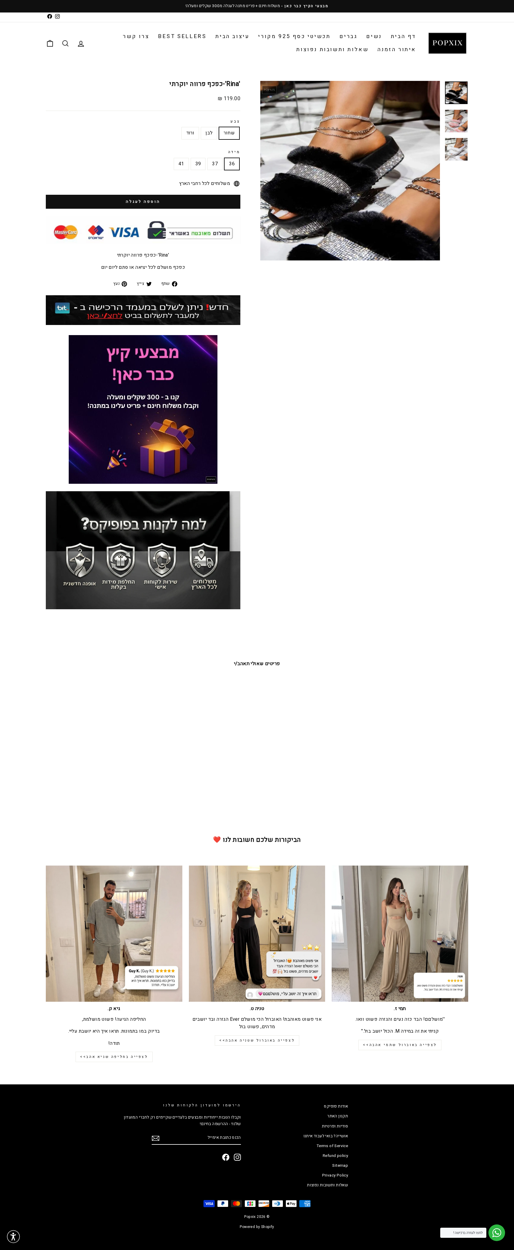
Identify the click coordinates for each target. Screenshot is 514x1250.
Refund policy (335, 1156)
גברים (348, 36)
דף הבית (403, 36)
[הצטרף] (155, 1138)
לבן (209, 132)
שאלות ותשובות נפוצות (332, 49)
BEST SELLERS (182, 36)
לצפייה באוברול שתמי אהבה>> (400, 1045)
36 (232, 163)
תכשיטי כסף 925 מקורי (294, 36)
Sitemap (340, 1166)
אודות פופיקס (336, 1106)
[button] (13, 1236)
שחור (229, 132)
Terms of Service (332, 1146)
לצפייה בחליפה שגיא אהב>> (114, 1056)
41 (181, 163)
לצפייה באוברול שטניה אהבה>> (257, 1040)
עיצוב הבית (232, 36)
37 (215, 163)
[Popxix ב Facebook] (225, 1157)
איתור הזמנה (396, 49)
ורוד (190, 132)
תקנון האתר (337, 1116)
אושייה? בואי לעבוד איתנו (325, 1136)
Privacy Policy (335, 1175)
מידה (234, 152)
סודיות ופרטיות (335, 1126)
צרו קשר (136, 36)
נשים (374, 36)
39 (198, 163)
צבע (235, 121)
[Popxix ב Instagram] (237, 1157)
